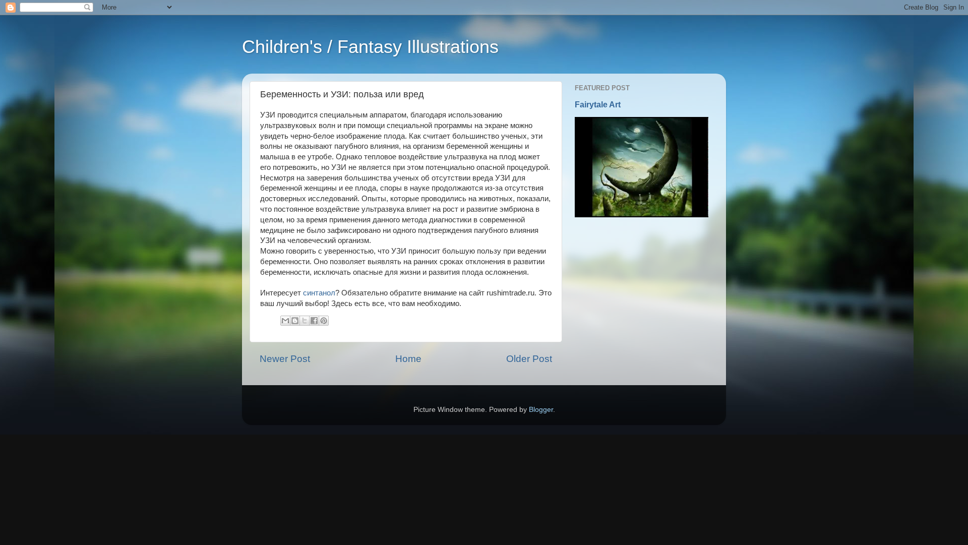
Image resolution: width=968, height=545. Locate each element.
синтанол (319, 293)
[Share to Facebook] (314, 321)
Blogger (541, 409)
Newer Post (285, 358)
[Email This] (285, 321)
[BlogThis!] (295, 321)
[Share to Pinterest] (324, 321)
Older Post (529, 358)
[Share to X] (304, 321)
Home (408, 358)
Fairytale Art (598, 104)
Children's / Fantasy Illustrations (370, 46)
